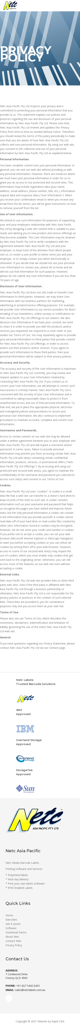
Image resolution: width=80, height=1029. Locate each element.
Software (11, 928)
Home (9, 915)
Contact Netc (14, 941)
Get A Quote (13, 924)
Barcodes (11, 919)
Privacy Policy (14, 945)
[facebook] (9, 998)
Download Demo (16, 932)
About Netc (12, 936)
